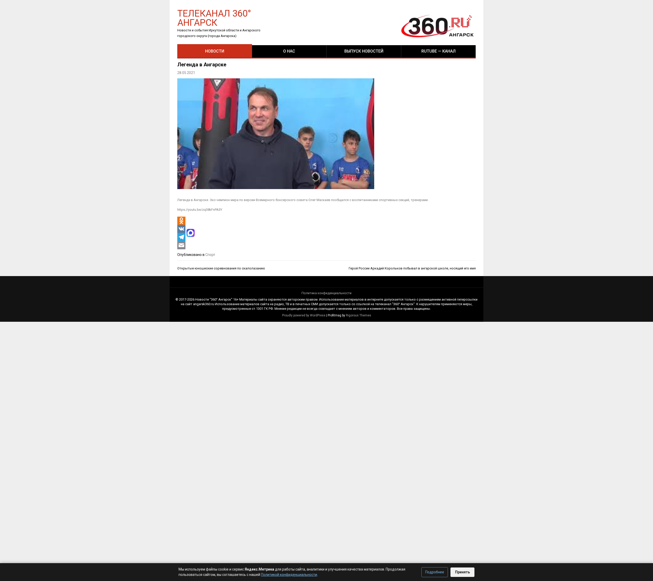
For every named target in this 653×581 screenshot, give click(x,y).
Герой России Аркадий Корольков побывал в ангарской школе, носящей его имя (412, 268)
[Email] (181, 245)
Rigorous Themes (358, 315)
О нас (289, 51)
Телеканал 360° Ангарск (214, 17)
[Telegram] (181, 237)
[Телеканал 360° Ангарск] (434, 26)
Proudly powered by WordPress (303, 315)
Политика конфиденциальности (326, 293)
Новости (214, 51)
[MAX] (190, 233)
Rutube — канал (438, 51)
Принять (462, 572)
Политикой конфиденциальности (289, 575)
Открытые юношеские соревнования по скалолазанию (221, 268)
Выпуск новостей (363, 51)
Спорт (210, 255)
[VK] (181, 229)
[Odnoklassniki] (181, 221)
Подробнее (434, 572)
